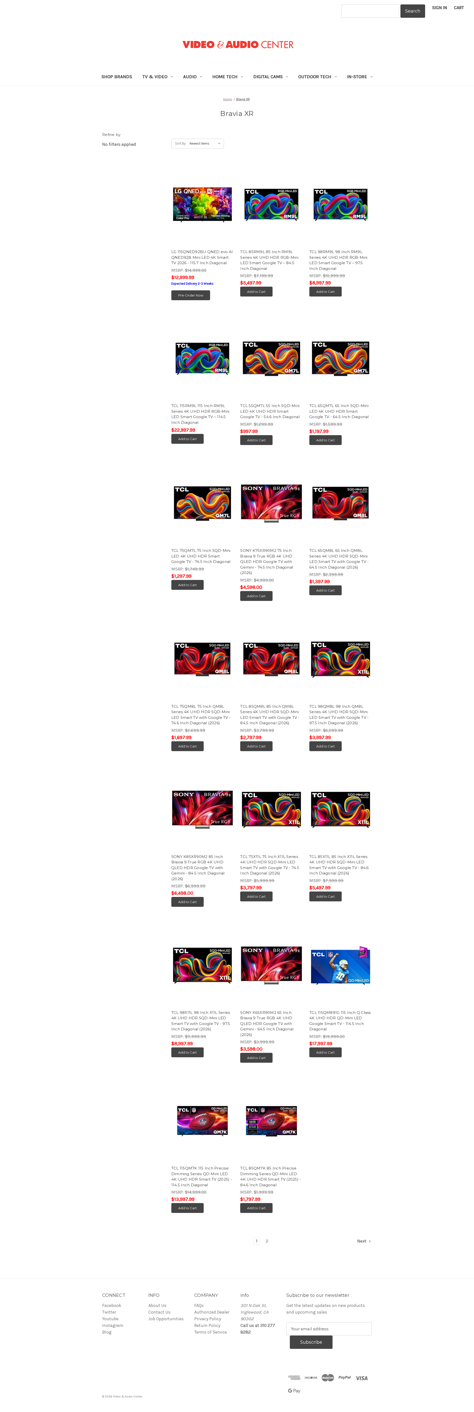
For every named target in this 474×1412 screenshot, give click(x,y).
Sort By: (180, 143)
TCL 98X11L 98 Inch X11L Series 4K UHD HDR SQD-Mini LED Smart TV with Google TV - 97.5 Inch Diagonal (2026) (200, 1021)
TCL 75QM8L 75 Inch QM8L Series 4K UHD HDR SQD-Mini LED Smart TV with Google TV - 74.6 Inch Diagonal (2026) (201, 714)
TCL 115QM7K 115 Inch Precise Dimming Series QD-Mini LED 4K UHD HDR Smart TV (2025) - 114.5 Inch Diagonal (201, 1176)
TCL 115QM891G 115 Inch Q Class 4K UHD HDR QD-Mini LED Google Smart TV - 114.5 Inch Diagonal (340, 1021)
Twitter (109, 1312)
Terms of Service (210, 1332)
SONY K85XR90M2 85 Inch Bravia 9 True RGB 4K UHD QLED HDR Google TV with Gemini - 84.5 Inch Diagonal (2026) (198, 867)
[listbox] (206, 143)
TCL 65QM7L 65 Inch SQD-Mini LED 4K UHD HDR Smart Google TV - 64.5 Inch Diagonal (339, 411)
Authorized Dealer (211, 1312)
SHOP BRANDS (116, 76)
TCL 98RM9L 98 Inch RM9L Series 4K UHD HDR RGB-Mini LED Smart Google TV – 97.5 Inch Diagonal (338, 260)
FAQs (199, 1305)
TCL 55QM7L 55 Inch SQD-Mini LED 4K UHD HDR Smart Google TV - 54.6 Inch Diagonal (270, 411)
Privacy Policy (207, 1318)
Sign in (439, 7)
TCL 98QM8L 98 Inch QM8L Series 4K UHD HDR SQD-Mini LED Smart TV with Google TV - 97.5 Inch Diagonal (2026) (339, 714)
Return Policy (207, 1325)
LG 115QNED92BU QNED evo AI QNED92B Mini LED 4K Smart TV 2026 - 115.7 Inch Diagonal (202, 257)
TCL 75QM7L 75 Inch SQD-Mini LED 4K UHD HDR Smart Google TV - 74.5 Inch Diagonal (201, 556)
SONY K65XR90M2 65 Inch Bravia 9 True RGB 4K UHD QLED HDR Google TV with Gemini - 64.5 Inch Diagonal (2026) (266, 1023)
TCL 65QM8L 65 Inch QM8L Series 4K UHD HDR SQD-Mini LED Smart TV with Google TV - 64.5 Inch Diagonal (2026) (339, 559)
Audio (190, 76)
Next (362, 1241)
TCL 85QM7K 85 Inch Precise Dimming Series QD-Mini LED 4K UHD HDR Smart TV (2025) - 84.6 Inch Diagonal (270, 1176)
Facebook (111, 1305)
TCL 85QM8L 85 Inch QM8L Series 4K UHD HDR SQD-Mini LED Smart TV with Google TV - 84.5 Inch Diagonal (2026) (269, 714)
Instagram (112, 1325)
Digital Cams (268, 76)
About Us (157, 1305)
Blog (107, 1332)
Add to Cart (256, 292)
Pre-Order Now (190, 295)
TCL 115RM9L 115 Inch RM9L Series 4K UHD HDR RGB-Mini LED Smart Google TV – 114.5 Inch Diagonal (200, 414)
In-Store (357, 76)
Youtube (110, 1318)
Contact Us (159, 1312)
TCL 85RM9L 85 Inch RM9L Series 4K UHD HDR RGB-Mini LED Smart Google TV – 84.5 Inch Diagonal (269, 260)
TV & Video (154, 76)
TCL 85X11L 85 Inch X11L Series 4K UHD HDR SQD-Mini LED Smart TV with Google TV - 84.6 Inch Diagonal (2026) (339, 865)
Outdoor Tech (314, 76)
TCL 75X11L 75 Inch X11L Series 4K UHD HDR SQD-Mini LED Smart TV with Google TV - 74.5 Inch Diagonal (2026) (269, 865)
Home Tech (224, 76)
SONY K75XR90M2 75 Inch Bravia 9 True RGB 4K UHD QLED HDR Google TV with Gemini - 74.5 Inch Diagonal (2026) (266, 561)
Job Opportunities (166, 1318)
